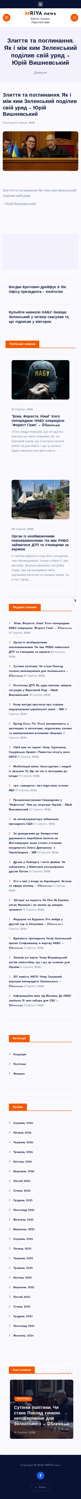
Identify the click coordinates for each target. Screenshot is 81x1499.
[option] (40, 1409)
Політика (8, 122)
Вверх (42, 1487)
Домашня (40, 72)
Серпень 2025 (23, 1239)
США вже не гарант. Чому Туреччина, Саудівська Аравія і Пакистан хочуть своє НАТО (39, 752)
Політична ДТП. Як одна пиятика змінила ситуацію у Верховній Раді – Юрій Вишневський (40, 690)
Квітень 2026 (22, 1161)
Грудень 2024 (23, 1316)
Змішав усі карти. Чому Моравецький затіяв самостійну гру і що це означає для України (39, 962)
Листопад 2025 (23, 1210)
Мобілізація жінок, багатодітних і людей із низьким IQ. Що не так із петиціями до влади (40, 771)
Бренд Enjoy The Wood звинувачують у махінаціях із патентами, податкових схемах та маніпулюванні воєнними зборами (40, 728)
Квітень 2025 (22, 1277)
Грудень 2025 (22, 1200)
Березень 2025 (23, 1287)
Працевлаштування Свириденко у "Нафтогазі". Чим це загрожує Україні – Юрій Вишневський (40, 805)
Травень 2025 (23, 1268)
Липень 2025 (22, 1248)
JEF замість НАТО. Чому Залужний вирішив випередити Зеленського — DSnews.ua (35, 981)
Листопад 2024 (24, 1326)
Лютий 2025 (21, 1297)
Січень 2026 (21, 1190)
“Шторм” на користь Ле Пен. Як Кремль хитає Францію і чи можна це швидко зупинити (39, 905)
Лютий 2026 (21, 1181)
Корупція (19, 1054)
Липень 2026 (22, 1132)
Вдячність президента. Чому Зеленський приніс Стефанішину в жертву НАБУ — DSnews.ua (40, 943)
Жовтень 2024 (23, 1335)
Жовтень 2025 (23, 1219)
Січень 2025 (21, 1306)
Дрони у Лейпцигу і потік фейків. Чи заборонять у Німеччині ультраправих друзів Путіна (37, 867)
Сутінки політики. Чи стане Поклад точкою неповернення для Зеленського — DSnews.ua (38, 671)
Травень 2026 (23, 1152)
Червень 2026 (23, 1142)
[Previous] (62, 1370)
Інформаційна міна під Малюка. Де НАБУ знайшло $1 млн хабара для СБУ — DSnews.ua (40, 1001)
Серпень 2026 (23, 1123)
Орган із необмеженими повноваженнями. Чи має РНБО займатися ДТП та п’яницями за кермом (39, 647)
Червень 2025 (23, 1258)
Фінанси (19, 1073)
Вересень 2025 (23, 1229)
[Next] (69, 1370)
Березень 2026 (23, 1171)
